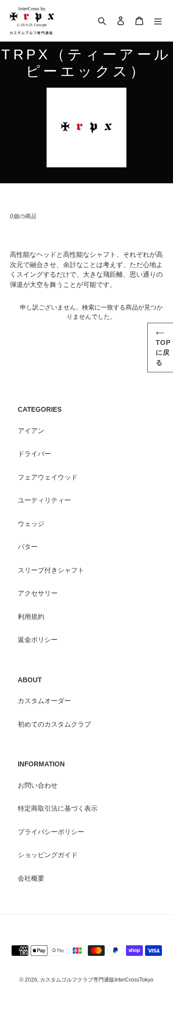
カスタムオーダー (44, 700)
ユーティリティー (44, 500)
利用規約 (31, 616)
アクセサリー (38, 593)
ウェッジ (31, 523)
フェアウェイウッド (48, 477)
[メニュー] (158, 20)
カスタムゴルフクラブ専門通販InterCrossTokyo (96, 980)
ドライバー (34, 453)
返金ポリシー (38, 639)
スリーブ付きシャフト (51, 570)
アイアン (31, 430)
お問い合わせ (38, 785)
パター (28, 546)
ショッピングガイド (48, 854)
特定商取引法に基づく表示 (58, 808)
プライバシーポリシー (51, 831)
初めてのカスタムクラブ (54, 724)
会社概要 (31, 878)
